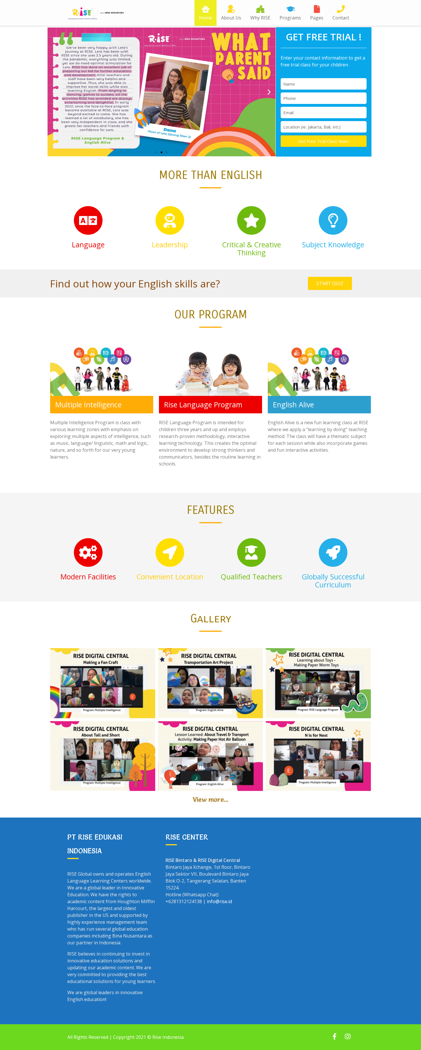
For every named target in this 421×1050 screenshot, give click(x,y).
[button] (156, 152)
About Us (231, 18)
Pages (316, 18)
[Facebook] (334, 1037)
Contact (341, 18)
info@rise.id (219, 901)
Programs (290, 18)
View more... (210, 800)
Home (205, 18)
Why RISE (260, 18)
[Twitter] (348, 1037)
